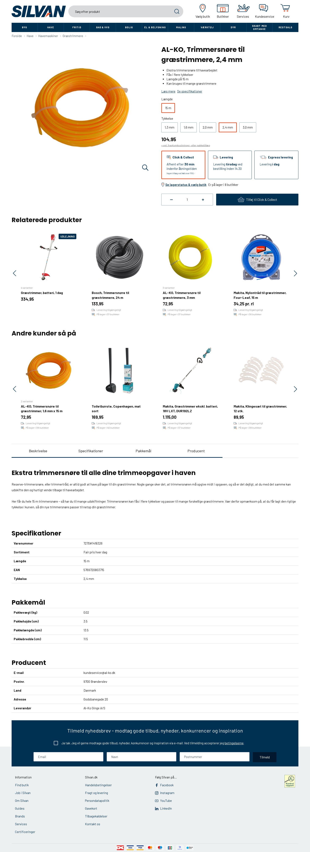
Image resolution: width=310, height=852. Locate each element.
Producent (196, 450)
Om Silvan (21, 800)
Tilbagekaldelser (96, 816)
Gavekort (91, 808)
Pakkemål (143, 450)
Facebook (167, 785)
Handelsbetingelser (98, 785)
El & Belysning (155, 27)
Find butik (22, 785)
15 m (168, 108)
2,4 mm (227, 127)
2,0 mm (208, 127)
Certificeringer (25, 832)
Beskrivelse (38, 450)
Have (50, 27)
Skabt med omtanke (259, 27)
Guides (19, 808)
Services (21, 824)
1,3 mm (169, 127)
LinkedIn (166, 808)
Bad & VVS (103, 27)
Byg (24, 27)
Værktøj (207, 27)
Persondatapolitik (97, 800)
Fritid (76, 27)
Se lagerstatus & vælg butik (185, 185)
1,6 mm (188, 127)
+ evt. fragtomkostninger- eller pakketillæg (185, 145)
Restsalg (285, 27)
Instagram (167, 793)
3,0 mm (248, 127)
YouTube (166, 800)
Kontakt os (92, 824)
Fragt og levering (96, 793)
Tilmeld (265, 757)
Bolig (129, 27)
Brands (20, 816)
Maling (181, 27)
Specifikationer (90, 450)
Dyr (233, 27)
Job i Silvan (23, 793)
